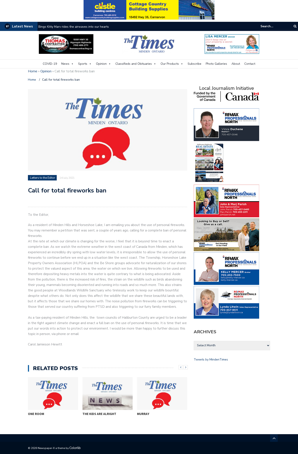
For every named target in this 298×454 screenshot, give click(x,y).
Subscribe (194, 64)
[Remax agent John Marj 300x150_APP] (226, 201)
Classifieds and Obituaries (133, 64)
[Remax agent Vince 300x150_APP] (226, 124)
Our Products (170, 64)
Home (32, 71)
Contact (249, 64)
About (235, 64)
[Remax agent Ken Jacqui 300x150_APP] (226, 234)
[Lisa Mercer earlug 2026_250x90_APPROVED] (232, 44)
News (65, 64)
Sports (82, 64)
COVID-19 (50, 64)
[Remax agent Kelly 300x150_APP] (226, 268)
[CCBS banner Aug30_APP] (149, 9)
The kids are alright (99, 414)
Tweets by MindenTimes (211, 359)
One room (36, 414)
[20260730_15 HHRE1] (209, 162)
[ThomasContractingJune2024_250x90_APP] (66, 44)
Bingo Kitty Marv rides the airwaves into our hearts (73, 27)
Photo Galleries (216, 64)
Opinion (101, 64)
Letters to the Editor (42, 178)
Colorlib (75, 448)
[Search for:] (274, 26)
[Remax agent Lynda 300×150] (226, 302)
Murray (143, 414)
